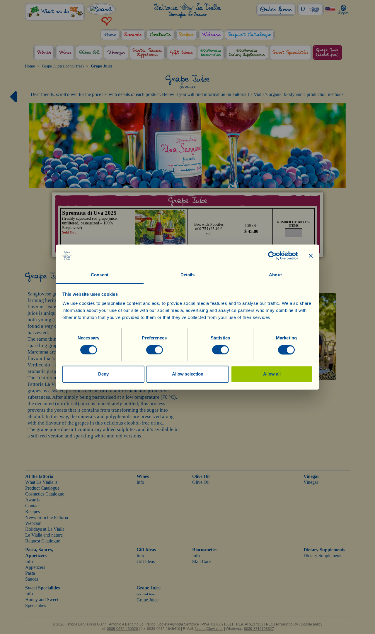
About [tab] (275, 275)
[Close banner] (311, 255)
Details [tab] (187, 275)
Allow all (272, 374)
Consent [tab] (99, 275)
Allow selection (187, 374)
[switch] (154, 349)
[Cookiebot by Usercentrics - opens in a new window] (272, 255)
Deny (103, 374)
